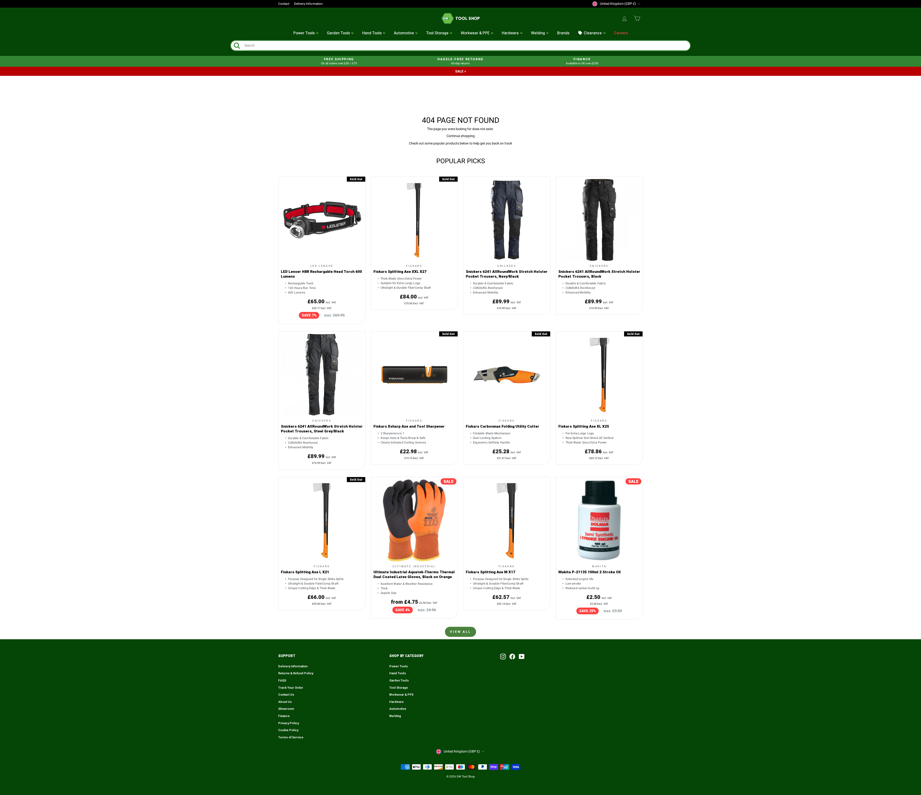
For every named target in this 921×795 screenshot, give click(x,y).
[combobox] (466, 45)
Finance (284, 716)
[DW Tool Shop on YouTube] (522, 656)
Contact (283, 3)
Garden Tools (399, 680)
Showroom (286, 708)
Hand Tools (397, 673)
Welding (395, 716)
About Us (285, 701)
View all (460, 631)
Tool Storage (398, 687)
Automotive (397, 708)
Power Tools (398, 666)
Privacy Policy (288, 723)
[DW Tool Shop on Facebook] (512, 656)
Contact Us (286, 694)
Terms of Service (290, 737)
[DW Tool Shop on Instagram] (503, 656)
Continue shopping (461, 136)
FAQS (282, 680)
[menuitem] (306, 33)
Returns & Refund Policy (295, 673)
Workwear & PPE (401, 694)
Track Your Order (290, 687)
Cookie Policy (288, 730)
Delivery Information (308, 3)
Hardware (396, 701)
